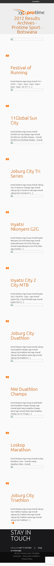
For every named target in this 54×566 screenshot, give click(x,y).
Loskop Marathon (21, 447)
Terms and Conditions (31, 556)
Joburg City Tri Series (25, 173)
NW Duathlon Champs (24, 391)
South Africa (48, 1)
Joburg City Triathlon (22, 498)
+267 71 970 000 (24, 548)
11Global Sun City (24, 120)
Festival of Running (21, 70)
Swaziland (45, 1)
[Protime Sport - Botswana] (28, 14)
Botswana (41, 1)
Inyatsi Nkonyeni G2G (25, 227)
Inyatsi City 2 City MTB (23, 282)
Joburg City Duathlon (22, 336)
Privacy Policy (27, 559)
